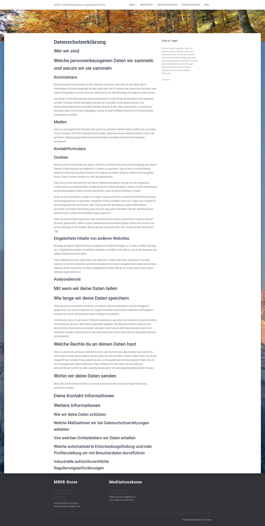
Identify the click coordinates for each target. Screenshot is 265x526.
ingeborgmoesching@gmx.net (67, 506)
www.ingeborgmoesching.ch (66, 503)
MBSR (132, 5)
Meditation (146, 5)
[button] (135, 5)
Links (206, 5)
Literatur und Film (190, 5)
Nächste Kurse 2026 (167, 5)
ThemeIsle (206, 520)
